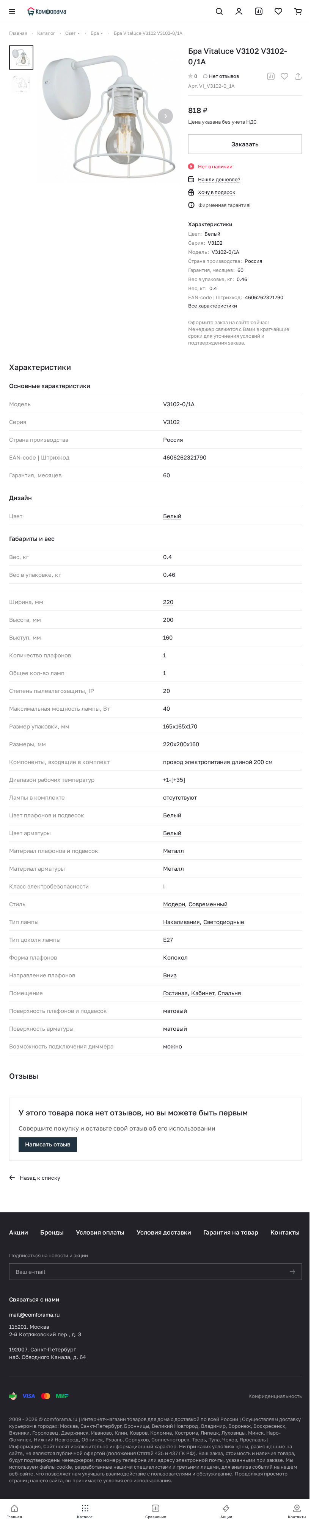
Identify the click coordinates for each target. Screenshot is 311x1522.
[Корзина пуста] (298, 11)
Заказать (245, 144)
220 (168, 601)
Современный (208, 904)
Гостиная (175, 992)
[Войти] (239, 11)
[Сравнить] (271, 76)
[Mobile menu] (12, 11)
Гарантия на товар (230, 1232)
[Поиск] (219, 11)
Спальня (229, 992)
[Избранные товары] (278, 11)
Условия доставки (164, 1232)
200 (168, 619)
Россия (253, 261)
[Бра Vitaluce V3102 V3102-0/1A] (109, 116)
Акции (18, 1232)
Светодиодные (223, 921)
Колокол (175, 957)
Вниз (170, 975)
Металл (173, 850)
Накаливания (181, 921)
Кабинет (202, 992)
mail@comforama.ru (34, 1314)
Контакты (285, 1232)
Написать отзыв (48, 1144)
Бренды (52, 1232)
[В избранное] (284, 76)
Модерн (174, 904)
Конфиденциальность (275, 1396)
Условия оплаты (100, 1232)
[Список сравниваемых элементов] (258, 11)
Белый (212, 234)
